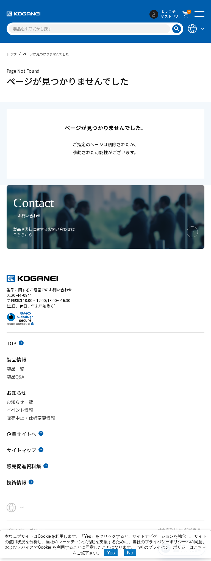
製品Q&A (15, 376)
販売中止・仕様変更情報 (31, 418)
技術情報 (16, 482)
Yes (111, 552)
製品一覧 (15, 368)
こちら (200, 547)
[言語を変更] (195, 28)
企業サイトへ (21, 433)
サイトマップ (21, 449)
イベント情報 (20, 410)
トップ (11, 54)
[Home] (23, 14)
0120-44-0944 (19, 295)
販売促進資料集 (24, 466)
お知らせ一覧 (20, 402)
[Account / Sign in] (153, 14)
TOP (11, 343)
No (130, 552)
